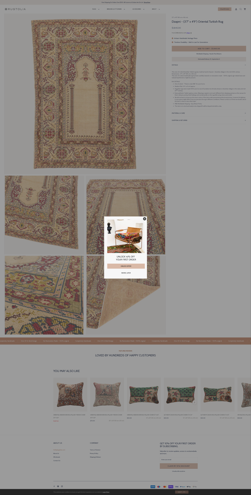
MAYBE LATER (126, 273)
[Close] (144, 218)
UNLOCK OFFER (126, 266)
